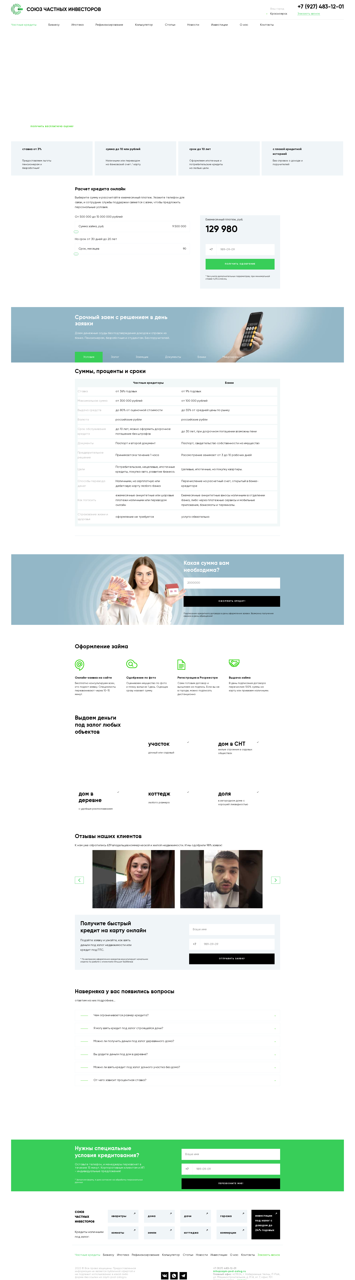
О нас (244, 24)
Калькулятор (144, 24)
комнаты (117, 1232)
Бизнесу (54, 24)
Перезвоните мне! (231, 1183)
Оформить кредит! (231, 601)
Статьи (170, 24)
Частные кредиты (23, 24)
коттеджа (191, 1232)
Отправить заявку (232, 959)
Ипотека (78, 24)
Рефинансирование (109, 24)
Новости (193, 24)
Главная (27, 39)
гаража (226, 1216)
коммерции (228, 1232)
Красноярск (278, 14)
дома (151, 1216)
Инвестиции (219, 24)
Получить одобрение (240, 264)
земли (152, 1232)
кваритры (118, 1216)
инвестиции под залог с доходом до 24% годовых (264, 1223)
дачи (187, 1216)
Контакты (267, 24)
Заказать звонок (308, 13)
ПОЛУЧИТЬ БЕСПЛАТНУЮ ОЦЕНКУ (52, 126)
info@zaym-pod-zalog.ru (229, 1271)
